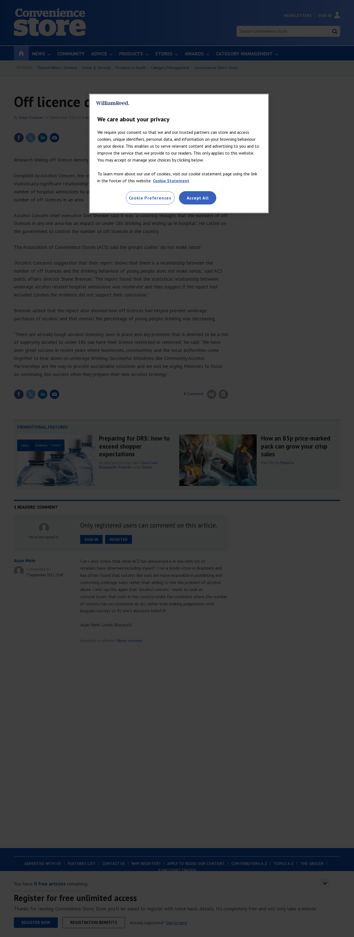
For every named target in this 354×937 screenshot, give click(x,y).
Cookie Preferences (150, 198)
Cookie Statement (171, 180)
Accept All (198, 198)
